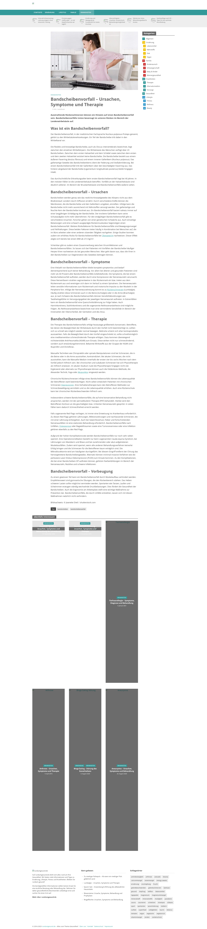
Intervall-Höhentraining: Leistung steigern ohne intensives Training (45, 20)
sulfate (133, 910)
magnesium (145, 895)
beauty (165, 877)
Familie (73, 12)
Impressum (109, 926)
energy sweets (162, 880)
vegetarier (150, 913)
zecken (147, 917)
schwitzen (151, 902)
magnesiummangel (159, 895)
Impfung (142, 891)
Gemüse (167, 888)
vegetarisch (161, 913)
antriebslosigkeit (137, 877)
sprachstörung (153, 906)
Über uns (82, 926)
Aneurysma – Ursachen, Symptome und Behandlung (122, 769)
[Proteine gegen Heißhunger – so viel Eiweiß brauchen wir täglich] (58, 21)
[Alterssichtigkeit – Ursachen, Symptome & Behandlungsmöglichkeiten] (106, 21)
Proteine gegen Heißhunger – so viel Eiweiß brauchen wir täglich (68, 21)
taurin (162, 910)
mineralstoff (135, 899)
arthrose (149, 877)
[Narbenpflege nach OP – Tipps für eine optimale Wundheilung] (153, 20)
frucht (155, 884)
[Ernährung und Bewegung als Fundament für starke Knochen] (82, 21)
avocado (157, 877)
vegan (142, 913)
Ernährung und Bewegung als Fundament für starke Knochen (92, 21)
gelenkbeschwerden (138, 888)
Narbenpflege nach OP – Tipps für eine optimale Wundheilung (164, 20)
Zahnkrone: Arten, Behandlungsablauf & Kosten (140, 20)
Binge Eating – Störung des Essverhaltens (85, 769)
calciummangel (136, 880)
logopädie (134, 895)
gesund (134, 891)
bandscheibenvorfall (78, 509)
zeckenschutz (157, 917)
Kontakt (90, 926)
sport (133, 906)
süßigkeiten (153, 910)
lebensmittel (160, 891)
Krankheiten (86, 12)
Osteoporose (65, 426)
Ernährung (49, 12)
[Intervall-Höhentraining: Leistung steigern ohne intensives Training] (34, 20)
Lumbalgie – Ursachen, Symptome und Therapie (102, 883)
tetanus (169, 910)
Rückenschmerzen (115, 289)
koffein (150, 891)
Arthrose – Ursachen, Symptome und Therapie (48, 769)
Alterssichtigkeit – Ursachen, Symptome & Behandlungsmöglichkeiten (117, 21)
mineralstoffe (147, 899)
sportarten (141, 906)
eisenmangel (149, 880)
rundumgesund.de (42, 875)
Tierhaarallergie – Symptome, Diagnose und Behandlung (121, 601)
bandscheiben (63, 509)
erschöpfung (146, 884)
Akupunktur (83, 372)
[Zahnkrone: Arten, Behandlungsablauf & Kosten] (129, 20)
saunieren (142, 902)
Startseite (38, 12)
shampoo (161, 902)
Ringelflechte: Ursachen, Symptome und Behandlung (103, 900)
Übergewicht (107, 235)
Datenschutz (98, 926)
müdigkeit (158, 899)
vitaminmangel (136, 917)
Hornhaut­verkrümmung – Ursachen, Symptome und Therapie (85, 528)
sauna (133, 902)
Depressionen (67, 385)
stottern (164, 906)
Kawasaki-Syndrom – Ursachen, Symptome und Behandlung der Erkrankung (48, 528)
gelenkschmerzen (154, 888)
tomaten (134, 913)
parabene (168, 899)
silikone (170, 902)
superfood (142, 910)
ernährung (135, 884)
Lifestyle (62, 12)
